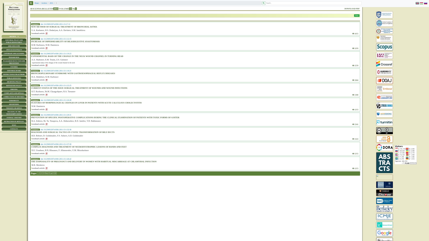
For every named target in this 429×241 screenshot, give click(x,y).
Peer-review (14, 57)
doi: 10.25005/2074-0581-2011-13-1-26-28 (56, 100)
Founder (14, 67)
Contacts (14, 129)
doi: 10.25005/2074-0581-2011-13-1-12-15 (56, 39)
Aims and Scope (14, 46)
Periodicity (14, 100)
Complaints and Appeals (14, 93)
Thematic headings (14, 108)
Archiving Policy (14, 82)
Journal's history (14, 117)
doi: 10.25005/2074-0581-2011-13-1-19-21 (56, 71)
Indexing (14, 89)
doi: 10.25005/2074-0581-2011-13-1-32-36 (56, 130)
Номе (37, 3)
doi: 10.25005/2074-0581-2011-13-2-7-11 (55, 24)
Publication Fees (14, 78)
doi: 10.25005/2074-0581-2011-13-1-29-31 (56, 115)
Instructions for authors (14, 74)
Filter (357, 15)
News (14, 125)
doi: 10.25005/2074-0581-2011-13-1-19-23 (56, 54)
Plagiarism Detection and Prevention (14, 62)
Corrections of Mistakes (14, 97)
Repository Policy (14, 85)
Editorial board (14, 71)
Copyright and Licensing (14, 53)
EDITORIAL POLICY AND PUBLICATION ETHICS (14, 41)
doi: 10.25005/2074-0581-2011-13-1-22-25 (56, 85)
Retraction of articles (14, 121)
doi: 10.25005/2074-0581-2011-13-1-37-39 (56, 144)
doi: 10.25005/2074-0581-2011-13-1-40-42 (56, 159)
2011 (51, 3)
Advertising (14, 104)
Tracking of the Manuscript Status (14, 113)
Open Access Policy (14, 50)
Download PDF (352, 9)
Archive (12, 36)
